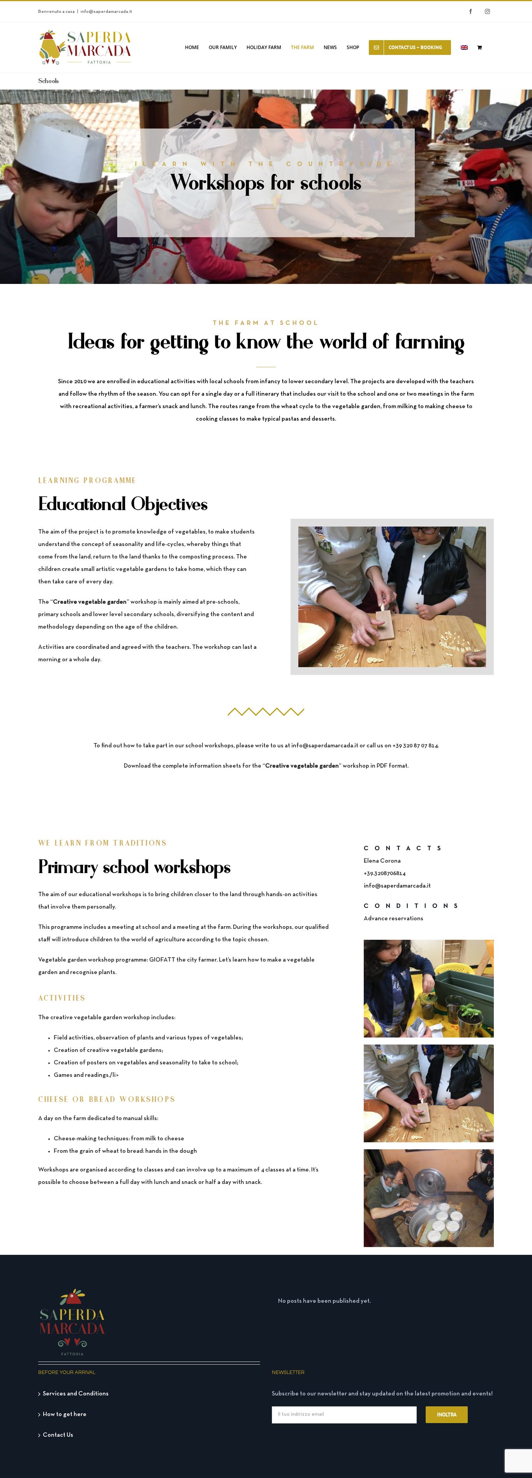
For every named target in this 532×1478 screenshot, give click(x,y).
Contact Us (58, 1435)
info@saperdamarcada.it (106, 12)
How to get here (64, 1414)
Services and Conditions (76, 1394)
